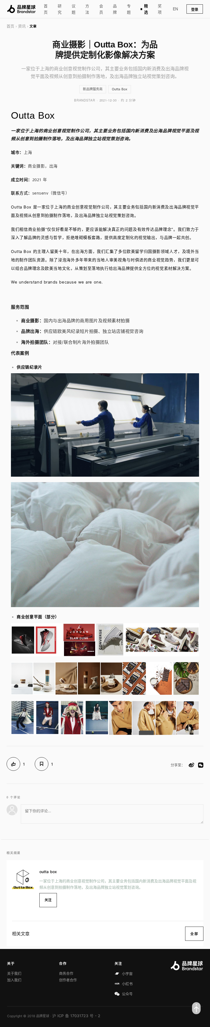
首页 (46, 9)
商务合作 (66, 973)
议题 (73, 9)
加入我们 (14, 980)
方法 (87, 9)
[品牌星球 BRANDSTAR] (21, 9)
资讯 (22, 26)
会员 (101, 9)
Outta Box (119, 89)
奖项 (160, 9)
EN (175, 8)
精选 (146, 9)
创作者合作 (68, 980)
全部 (194, 933)
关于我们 (14, 973)
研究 (60, 9)
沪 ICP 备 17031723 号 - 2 (76, 1015)
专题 (129, 9)
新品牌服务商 (93, 89)
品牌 (115, 9)
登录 (194, 9)
